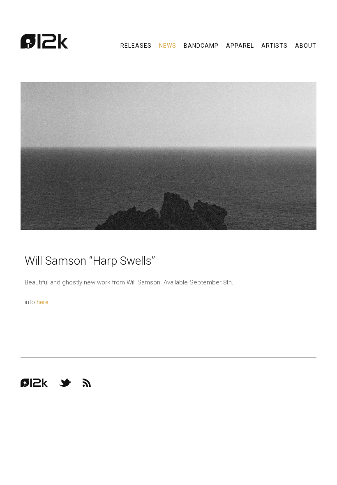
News (167, 45)
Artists (274, 45)
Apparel (240, 45)
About (305, 45)
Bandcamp (201, 45)
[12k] (44, 41)
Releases (136, 45)
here (42, 302)
